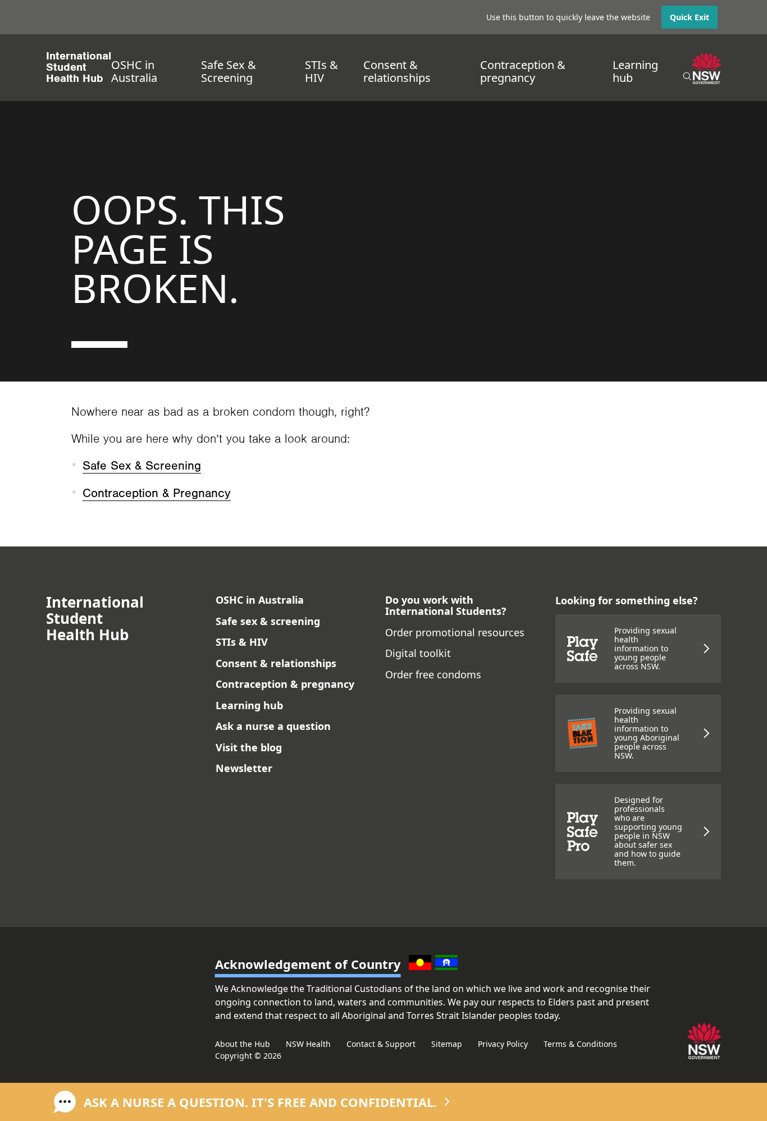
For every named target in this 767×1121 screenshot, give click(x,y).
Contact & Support (381, 1044)
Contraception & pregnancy (522, 71)
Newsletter (244, 768)
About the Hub (242, 1044)
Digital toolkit (418, 653)
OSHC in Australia (134, 71)
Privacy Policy (503, 1044)
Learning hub (635, 71)
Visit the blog (249, 747)
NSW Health (308, 1044)
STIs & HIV (321, 71)
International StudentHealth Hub (78, 67)
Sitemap (446, 1044)
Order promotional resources (454, 632)
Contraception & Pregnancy (157, 493)
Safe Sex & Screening (228, 71)
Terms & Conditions (580, 1044)
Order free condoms (433, 674)
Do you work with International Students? (445, 605)
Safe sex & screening (268, 621)
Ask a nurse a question (273, 726)
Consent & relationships (397, 71)
